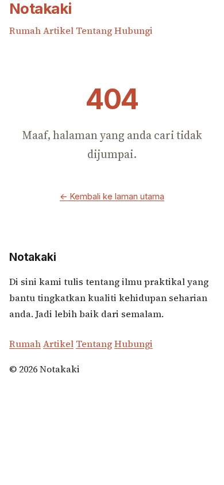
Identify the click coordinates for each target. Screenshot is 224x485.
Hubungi (133, 30)
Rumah (26, 30)
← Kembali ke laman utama (112, 196)
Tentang (95, 30)
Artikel (59, 30)
